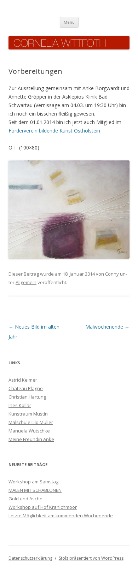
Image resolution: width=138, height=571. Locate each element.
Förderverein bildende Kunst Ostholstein (54, 130)
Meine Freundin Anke (31, 439)
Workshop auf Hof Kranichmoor (42, 507)
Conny (112, 274)
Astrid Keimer (22, 380)
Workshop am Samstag (33, 481)
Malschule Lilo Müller (30, 422)
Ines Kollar (19, 405)
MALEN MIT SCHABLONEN (35, 490)
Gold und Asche (25, 498)
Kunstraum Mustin (28, 414)
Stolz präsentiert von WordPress (91, 558)
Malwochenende (107, 326)
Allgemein (26, 282)
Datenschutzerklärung (30, 558)
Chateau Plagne (25, 388)
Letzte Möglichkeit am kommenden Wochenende (60, 515)
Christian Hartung (27, 397)
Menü (69, 22)
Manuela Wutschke (29, 431)
